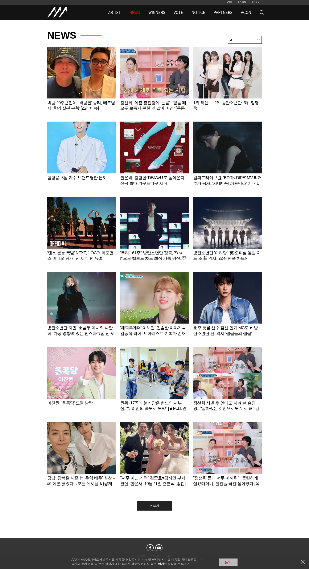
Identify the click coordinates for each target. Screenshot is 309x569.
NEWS (134, 12)
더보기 (154, 505)
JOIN (229, 2)
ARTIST (114, 12)
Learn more (81, 83)
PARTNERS (223, 12)
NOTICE (198, 12)
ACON (246, 12)
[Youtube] (158, 547)
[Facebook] (150, 547)
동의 (228, 562)
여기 (161, 563)
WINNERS (156, 12)
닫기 (303, 562)
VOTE (178, 12)
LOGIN (242, 2)
